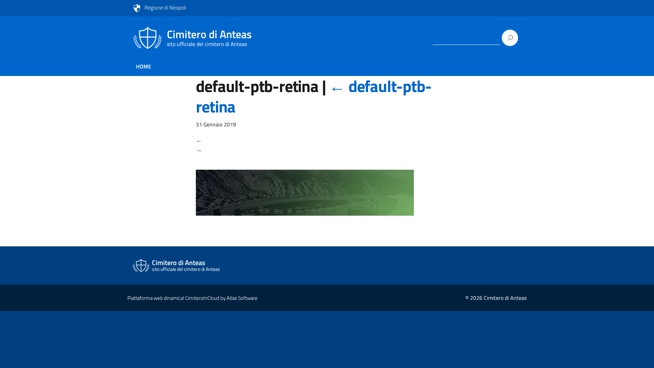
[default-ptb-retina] (305, 197)
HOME (143, 66)
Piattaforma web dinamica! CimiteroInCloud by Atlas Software (192, 298)
